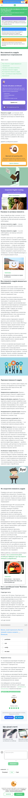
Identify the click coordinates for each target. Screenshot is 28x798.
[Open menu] (2, 5)
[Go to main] (15, 5)
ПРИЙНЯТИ (19, 794)
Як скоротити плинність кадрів (11, 71)
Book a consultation (14, 195)
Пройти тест (14, 102)
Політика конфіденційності (16, 790)
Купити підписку (14, 163)
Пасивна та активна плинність (11, 67)
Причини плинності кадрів (10, 69)
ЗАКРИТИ (8, 794)
